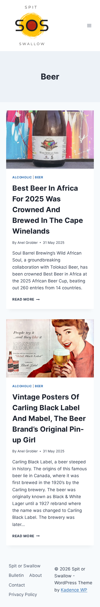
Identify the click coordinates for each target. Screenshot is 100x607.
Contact (17, 585)
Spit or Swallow (25, 565)
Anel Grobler (27, 242)
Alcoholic (22, 177)
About (35, 575)
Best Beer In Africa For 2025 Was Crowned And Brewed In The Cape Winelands (47, 209)
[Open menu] (89, 25)
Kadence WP (74, 589)
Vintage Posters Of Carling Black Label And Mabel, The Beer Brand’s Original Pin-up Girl (49, 418)
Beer (39, 177)
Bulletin (16, 575)
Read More (26, 299)
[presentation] (50, 139)
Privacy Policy (23, 594)
